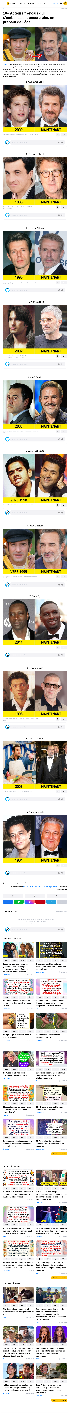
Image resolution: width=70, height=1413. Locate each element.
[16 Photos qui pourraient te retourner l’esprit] (51, 1021)
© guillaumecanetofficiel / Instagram (12, 134)
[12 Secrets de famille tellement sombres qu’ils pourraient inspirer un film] (18, 987)
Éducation (6, 1149)
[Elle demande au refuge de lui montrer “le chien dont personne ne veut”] (18, 1295)
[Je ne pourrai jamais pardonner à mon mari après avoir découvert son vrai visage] (18, 1127)
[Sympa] (11, 3)
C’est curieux (6, 974)
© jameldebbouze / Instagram (26, 504)
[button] (13, 896)
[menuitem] (22, 3)
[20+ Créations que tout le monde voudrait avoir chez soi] (51, 1093)
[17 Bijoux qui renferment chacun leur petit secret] (18, 1021)
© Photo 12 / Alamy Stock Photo (11, 718)
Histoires (5, 1115)
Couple (38, 1273)
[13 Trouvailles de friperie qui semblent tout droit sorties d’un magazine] (51, 1127)
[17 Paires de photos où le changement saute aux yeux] (18, 1059)
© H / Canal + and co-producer (10, 504)
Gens (37, 1008)
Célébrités (6, 9)
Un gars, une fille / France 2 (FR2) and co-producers (40, 887)
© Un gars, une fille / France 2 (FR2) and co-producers (16, 576)
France (7, 64)
